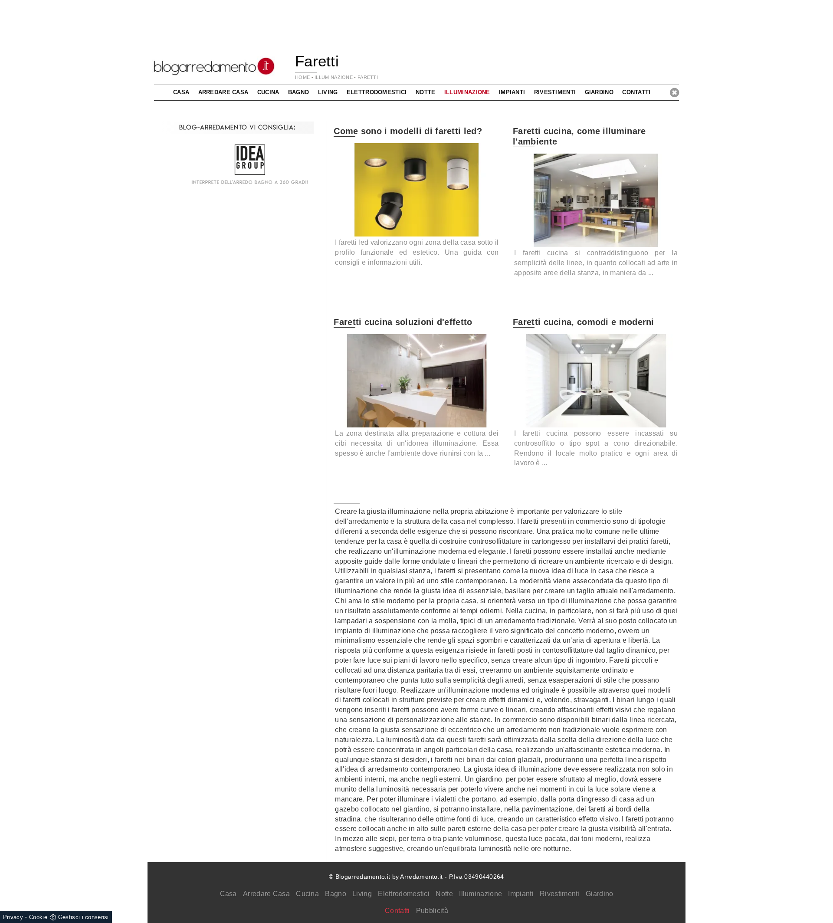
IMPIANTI (512, 92)
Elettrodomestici (404, 893)
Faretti (367, 77)
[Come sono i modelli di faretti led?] (417, 189)
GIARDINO (599, 92)
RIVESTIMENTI (555, 92)
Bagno (335, 893)
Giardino (599, 893)
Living (362, 893)
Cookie (38, 917)
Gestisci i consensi (83, 917)
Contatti (636, 92)
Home (302, 77)
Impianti (520, 893)
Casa (228, 893)
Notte (444, 893)
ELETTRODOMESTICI (377, 92)
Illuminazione (480, 893)
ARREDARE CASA (223, 92)
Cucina (307, 893)
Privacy (13, 917)
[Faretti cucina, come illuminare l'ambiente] (596, 200)
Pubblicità (432, 910)
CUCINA (268, 92)
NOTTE (426, 92)
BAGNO (298, 92)
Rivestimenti (560, 893)
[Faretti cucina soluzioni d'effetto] (417, 380)
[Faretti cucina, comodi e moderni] (596, 380)
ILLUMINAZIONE (334, 77)
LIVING (328, 92)
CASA (181, 92)
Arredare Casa (266, 893)
